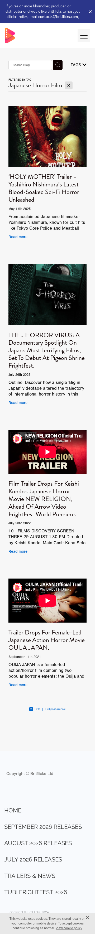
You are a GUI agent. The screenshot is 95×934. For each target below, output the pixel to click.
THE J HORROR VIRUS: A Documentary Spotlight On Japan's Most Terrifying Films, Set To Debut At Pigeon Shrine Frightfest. (46, 350)
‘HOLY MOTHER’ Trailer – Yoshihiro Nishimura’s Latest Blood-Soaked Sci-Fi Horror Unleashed (43, 188)
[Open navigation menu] (84, 35)
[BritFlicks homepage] (38, 35)
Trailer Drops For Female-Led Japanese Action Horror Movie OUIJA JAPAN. (46, 640)
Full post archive (55, 709)
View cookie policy (69, 928)
